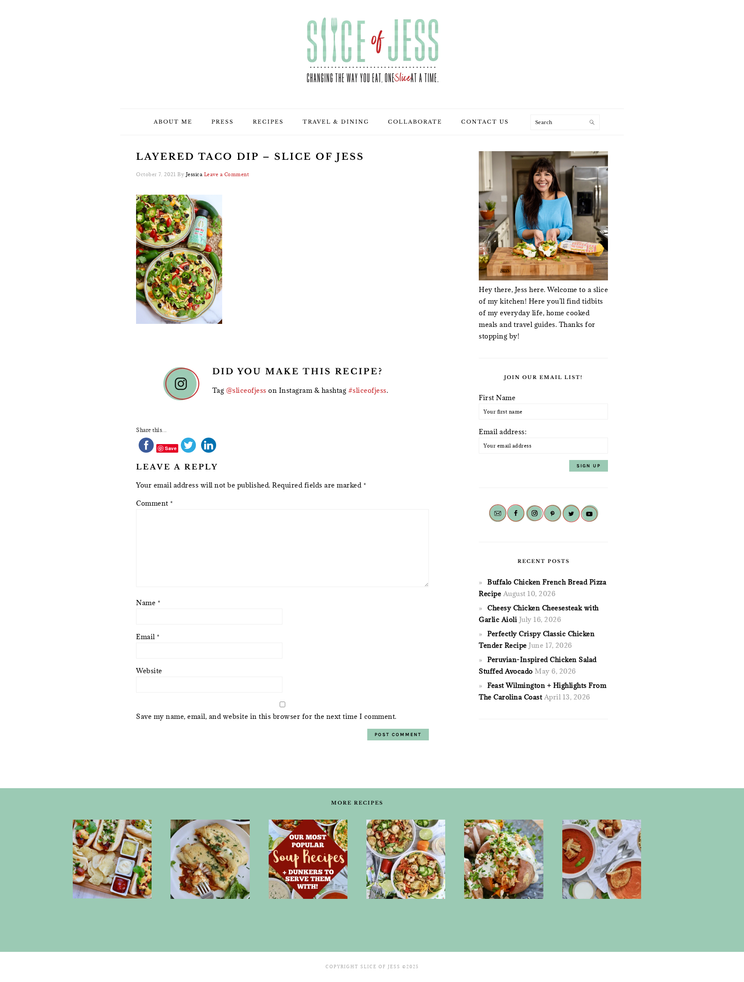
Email (148, 636)
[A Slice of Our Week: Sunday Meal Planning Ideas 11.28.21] (601, 859)
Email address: (503, 431)
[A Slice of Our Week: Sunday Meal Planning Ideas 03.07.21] (209, 859)
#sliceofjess (367, 390)
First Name (497, 397)
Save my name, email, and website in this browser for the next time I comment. (266, 716)
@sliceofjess (246, 390)
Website (149, 670)
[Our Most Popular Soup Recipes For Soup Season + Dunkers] (308, 859)
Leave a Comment (226, 174)
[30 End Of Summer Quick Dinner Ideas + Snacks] (112, 859)
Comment (154, 503)
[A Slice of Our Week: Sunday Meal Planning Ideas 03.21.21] (405, 859)
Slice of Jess (372, 51)
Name (148, 602)
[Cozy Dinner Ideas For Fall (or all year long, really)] (503, 859)
